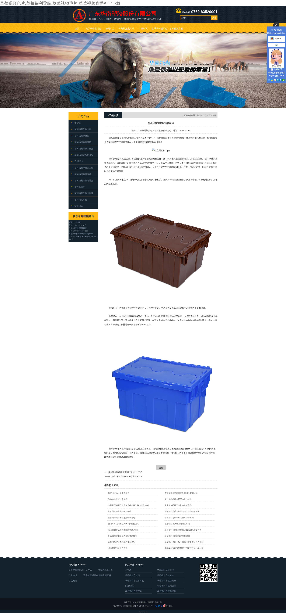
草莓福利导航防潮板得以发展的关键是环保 (183, 529)
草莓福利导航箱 (81, 135)
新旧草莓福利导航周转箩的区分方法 (126, 471)
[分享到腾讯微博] (277, 80)
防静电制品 (79, 186)
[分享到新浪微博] (275, 80)
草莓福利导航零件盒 (83, 148)
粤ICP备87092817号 (145, 606)
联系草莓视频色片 (159, 30)
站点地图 (73, 580)
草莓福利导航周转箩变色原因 (177, 535)
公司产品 (109, 28)
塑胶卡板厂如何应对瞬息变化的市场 (126, 476)
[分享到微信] (283, 80)
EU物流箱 (79, 161)
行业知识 (143, 28)
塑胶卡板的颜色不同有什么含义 (178, 499)
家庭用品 (78, 205)
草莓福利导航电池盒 (83, 180)
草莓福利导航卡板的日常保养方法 (179, 517)
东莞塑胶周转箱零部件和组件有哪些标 (181, 493)
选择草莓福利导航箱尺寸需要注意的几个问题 (184, 547)
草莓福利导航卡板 (82, 129)
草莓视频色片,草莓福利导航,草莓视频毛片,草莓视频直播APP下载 (60, 3)
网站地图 (143, 611)
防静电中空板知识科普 (117, 499)
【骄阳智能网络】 (129, 606)
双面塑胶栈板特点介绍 (117, 547)
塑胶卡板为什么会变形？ (118, 493)
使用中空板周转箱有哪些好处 (177, 523)
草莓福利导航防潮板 (83, 154)
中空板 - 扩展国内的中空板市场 (178, 505)
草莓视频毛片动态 (126, 30)
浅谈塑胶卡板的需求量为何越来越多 (123, 529)
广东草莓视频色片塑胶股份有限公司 (154, 130)
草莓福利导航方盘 (82, 173)
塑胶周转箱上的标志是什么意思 (121, 517)
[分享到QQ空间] (272, 80)
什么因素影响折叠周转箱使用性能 (122, 535)
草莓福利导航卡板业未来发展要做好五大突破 (184, 541)
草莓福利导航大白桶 (83, 167)
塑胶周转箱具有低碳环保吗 (119, 511)
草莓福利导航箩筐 (82, 141)
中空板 (77, 122)
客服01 (278, 38)
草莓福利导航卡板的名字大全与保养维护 (182, 511)
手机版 (170, 606)
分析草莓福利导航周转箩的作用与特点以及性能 (128, 505)
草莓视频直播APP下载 (176, 30)
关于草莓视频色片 (93, 30)
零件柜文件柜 (80, 199)
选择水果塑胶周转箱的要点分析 (121, 541)
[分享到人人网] (280, 80)
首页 (77, 28)
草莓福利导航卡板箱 (83, 193)
